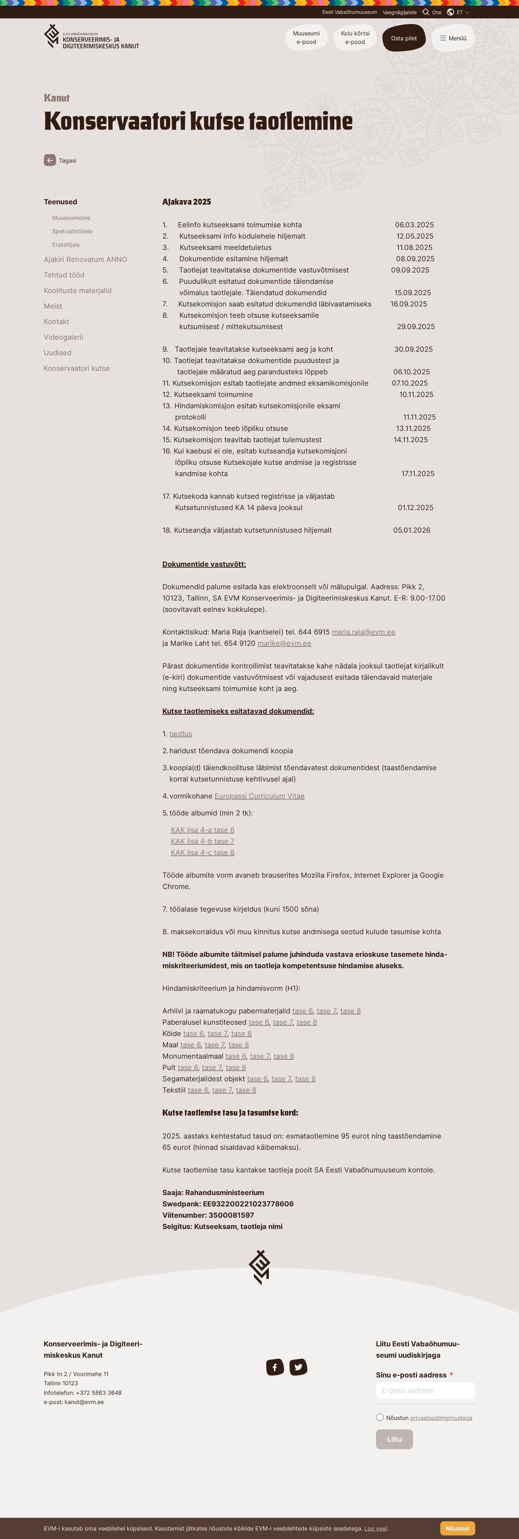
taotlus (180, 734)
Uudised (57, 353)
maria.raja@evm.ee (363, 632)
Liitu (394, 1439)
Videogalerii (63, 337)
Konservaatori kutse (77, 368)
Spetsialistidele (72, 231)
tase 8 (350, 1011)
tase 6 (302, 1011)
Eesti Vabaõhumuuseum (349, 12)
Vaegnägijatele (400, 12)
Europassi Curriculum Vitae (260, 796)
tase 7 (326, 1011)
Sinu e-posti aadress (411, 1375)
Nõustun (429, 1417)
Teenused (60, 202)
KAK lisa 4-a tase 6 (202, 830)
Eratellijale (66, 244)
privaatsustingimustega (441, 1417)
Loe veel (375, 1528)
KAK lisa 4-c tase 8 (202, 852)
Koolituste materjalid (78, 290)
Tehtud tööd (64, 275)
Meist (53, 306)
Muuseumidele (71, 217)
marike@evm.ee (284, 643)
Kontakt (56, 321)
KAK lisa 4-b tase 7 (202, 841)
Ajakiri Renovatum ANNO (85, 259)
